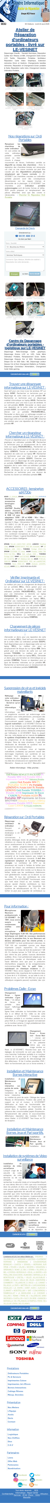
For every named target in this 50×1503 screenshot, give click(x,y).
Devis (10, 1418)
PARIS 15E (41, 1301)
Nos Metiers (13, 1407)
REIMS (15, 1295)
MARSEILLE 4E (39, 1274)
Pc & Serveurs (14, 1377)
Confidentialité (7, 1494)
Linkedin (38, 1479)
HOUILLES (7, 1288)
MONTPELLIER (19, 1290)
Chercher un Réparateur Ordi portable (25, 196)
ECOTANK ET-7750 (31, 496)
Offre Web (12, 1461)
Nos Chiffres (14, 1438)
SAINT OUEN (30, 1288)
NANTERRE (40, 1280)
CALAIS (22, 1267)
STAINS (31, 1269)
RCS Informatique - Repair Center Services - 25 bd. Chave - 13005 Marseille (27, 1494)
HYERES (11, 1272)
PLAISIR (25, 1303)
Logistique (13, 1434)
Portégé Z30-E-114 (38, 549)
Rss (36, 1484)
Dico (10, 1441)
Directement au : (25, 232)
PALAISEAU (22, 1301)
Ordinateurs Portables (18, 1373)
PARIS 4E (24, 1295)
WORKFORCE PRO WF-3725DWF (27, 546)
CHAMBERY (8, 1282)
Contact (32, 1234)
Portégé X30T (9, 556)
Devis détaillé (35, 274)
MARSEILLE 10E (9, 1301)
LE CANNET (40, 1282)
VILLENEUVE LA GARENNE (14, 1259)
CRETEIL (20, 1277)
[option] (10, 1245)
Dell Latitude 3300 (29, 554)
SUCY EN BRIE (30, 1298)
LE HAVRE (18, 1288)
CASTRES (31, 1259)
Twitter (37, 1474)
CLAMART (7, 1290)
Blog (25, 1484)
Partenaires (13, 1465)
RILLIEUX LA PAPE (11, 1285)
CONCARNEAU (39, 1290)
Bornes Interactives (17, 1388)
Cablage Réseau (15, 1391)
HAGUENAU (40, 1267)
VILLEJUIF (7, 1303)
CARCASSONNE (38, 1285)
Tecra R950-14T (18, 564)
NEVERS (30, 1267)
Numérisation (14, 1468)
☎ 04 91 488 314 (25, 236)
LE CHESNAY (39, 1293)
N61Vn (17, 566)
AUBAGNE (28, 1274)
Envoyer (14, 274)
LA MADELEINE (24, 1293)
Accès (34, 374)
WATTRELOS (26, 1285)
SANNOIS (42, 1298)
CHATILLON (18, 1298)
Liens (10, 1458)
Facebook (22, 1474)
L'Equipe (12, 1411)
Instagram (22, 1479)
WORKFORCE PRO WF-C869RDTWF (31, 561)
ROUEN (13, 1267)
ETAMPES (32, 1301)
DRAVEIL (27, 1264)
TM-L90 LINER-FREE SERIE (20, 544)
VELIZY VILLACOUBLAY (35, 1277)
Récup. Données (15, 1395)
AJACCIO (41, 1288)
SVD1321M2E (24, 556)
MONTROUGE (8, 1277)
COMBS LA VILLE (10, 1280)
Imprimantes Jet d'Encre (19, 1384)
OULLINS (7, 1295)
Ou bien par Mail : (25, 239)
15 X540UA (13, 496)
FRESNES (39, 1256)
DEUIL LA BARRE (35, 1272)
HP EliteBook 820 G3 (25, 559)
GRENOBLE (8, 1269)
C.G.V (10, 1445)
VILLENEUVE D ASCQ (24, 1282)
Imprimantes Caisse (17, 1380)
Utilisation (44, 1494)
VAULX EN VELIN (27, 1280)
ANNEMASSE (22, 1261)
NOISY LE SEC (21, 1269)
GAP (29, 1290)
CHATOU (17, 1264)
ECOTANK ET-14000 (17, 551)
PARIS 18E (17, 1303)
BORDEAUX (21, 1272)
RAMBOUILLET (9, 1293)
